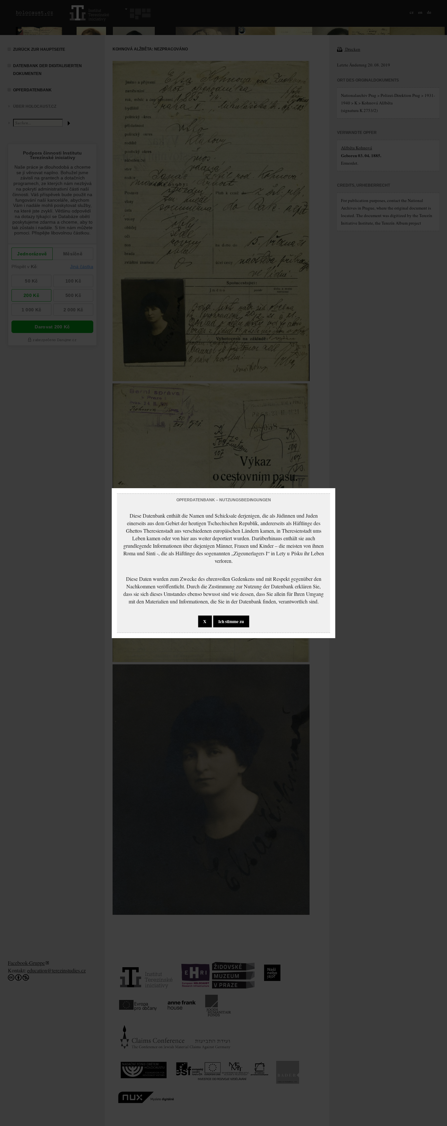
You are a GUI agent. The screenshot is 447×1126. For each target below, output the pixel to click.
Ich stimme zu (231, 621)
